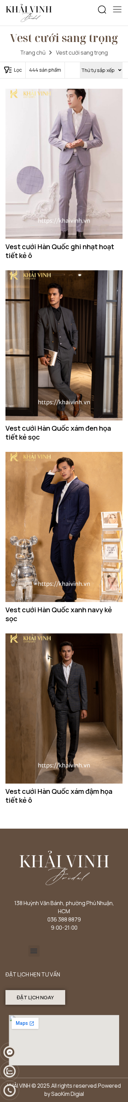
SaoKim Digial (67, 1094)
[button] (102, 9)
